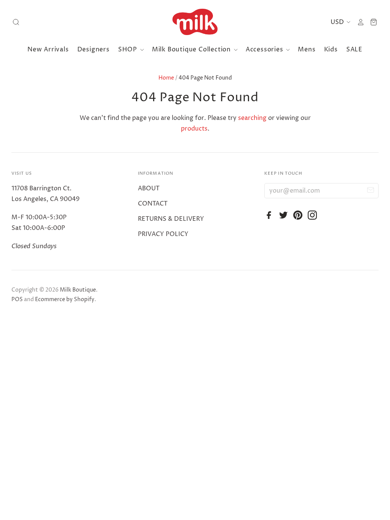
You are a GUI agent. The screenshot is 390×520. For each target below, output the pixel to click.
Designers (93, 49)
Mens (306, 49)
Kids (331, 49)
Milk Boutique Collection (192, 49)
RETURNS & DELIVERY (171, 219)
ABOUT (149, 188)
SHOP (128, 49)
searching (252, 118)
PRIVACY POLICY (163, 234)
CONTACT (153, 203)
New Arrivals (48, 49)
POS (17, 299)
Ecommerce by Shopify (64, 299)
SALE (354, 49)
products (194, 128)
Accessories (265, 49)
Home (166, 77)
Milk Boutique (78, 289)
